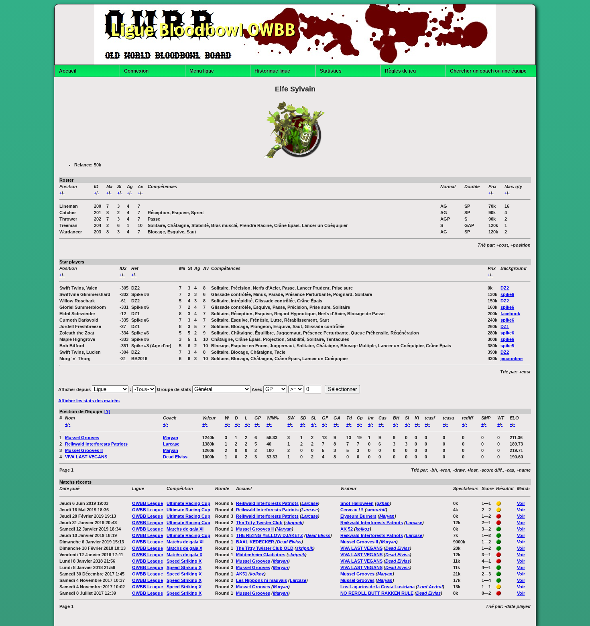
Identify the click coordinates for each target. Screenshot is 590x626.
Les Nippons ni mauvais (261, 580)
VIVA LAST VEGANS (86, 456)
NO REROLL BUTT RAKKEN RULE (376, 593)
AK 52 (346, 529)
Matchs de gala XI (185, 529)
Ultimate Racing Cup (188, 503)
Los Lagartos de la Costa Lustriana (377, 586)
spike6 (507, 294)
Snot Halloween (357, 503)
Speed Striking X (184, 561)
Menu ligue (201, 71)
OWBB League (147, 503)
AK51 (241, 573)
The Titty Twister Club (259, 522)
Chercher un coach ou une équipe (488, 71)
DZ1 (504, 326)
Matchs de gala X (184, 548)
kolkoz (363, 529)
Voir (521, 503)
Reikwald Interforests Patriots (96, 444)
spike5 (507, 345)
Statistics (331, 71)
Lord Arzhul (430, 586)
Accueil (67, 71)
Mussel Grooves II (84, 450)
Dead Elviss (175, 456)
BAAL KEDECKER (255, 541)
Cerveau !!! (352, 509)
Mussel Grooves (82, 437)
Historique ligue (272, 71)
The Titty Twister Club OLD (264, 548)
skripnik (293, 522)
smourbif (376, 509)
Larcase (171, 444)
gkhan (383, 503)
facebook (510, 313)
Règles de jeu (400, 71)
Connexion (136, 71)
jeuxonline (511, 358)
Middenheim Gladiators (260, 554)
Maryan (170, 437)
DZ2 (504, 288)
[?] (107, 411)
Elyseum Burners (358, 516)
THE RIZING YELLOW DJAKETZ (269, 535)
